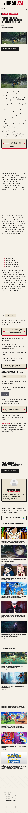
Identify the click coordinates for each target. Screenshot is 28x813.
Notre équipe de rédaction (9, 800)
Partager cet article (11, 48)
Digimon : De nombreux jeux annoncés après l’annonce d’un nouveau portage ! (12, 666)
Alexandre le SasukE (14, 491)
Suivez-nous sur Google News (14, 518)
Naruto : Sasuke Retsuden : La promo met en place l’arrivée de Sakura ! (13, 578)
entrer (5, 394)
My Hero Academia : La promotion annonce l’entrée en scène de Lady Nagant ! (13, 560)
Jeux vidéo (4, 13)
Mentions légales (6, 794)
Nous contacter (6, 792)
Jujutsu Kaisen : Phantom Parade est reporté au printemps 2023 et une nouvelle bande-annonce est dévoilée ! (13, 616)
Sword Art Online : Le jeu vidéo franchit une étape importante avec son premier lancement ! (13, 597)
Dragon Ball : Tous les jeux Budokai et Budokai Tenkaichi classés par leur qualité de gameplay (13, 542)
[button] (26, 9)
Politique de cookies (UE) (9, 798)
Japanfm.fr (5, 423)
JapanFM (19, 807)
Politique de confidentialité (9, 796)
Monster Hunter (13, 13)
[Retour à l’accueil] (14, 3)
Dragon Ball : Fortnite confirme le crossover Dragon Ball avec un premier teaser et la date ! (13, 707)
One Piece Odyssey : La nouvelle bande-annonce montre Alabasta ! (12, 686)
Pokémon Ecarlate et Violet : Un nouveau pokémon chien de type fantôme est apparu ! (13, 635)
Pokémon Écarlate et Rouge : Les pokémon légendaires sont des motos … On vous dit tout (12, 727)
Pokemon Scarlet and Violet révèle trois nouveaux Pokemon (13, 747)
